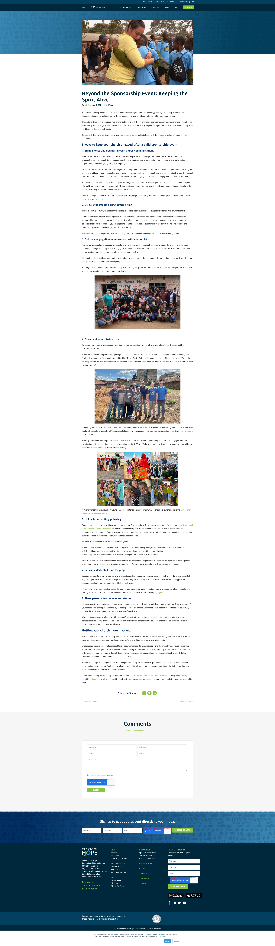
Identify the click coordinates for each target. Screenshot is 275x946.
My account (184, 1)
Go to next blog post (183, 701)
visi (92, 679)
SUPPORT (144, 873)
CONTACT (144, 883)
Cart (192, 1)
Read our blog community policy (100, 775)
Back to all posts (91, 701)
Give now (188, 7)
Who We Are (116, 880)
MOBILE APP (146, 863)
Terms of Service (91, 885)
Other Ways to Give (119, 858)
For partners (159, 1)
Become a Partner (118, 872)
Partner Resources (147, 855)
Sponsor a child (126, 7)
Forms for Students (147, 858)
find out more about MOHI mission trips (153, 675)
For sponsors (147, 1)
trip (98, 679)
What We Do (116, 883)
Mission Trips (116, 866)
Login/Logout (172, 1)
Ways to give (142, 7)
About (167, 7)
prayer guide (158, 592)
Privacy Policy (162, 936)
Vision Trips (116, 869)
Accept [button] (167, 941)
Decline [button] (176, 941)
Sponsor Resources (147, 853)
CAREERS (144, 878)
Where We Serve (118, 886)
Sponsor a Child (117, 855)
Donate (114, 853)
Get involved (156, 7)
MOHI (87, 105)
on (95, 679)
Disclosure (87, 882)
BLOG (142, 868)
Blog (176, 7)
